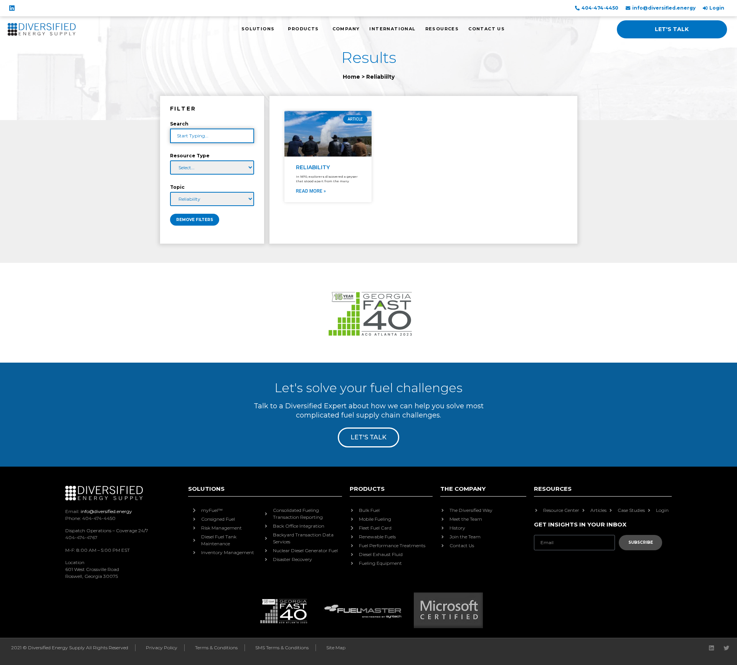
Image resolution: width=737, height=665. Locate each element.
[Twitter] (726, 648)
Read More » (311, 191)
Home (351, 77)
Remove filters (194, 219)
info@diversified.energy (106, 511)
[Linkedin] (12, 8)
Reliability (313, 167)
